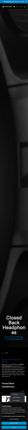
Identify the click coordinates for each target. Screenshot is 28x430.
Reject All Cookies (14, 423)
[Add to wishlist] (3, 397)
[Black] (6, 397)
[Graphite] (9, 397)
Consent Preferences (14, 419)
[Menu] (25, 7)
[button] (14, 6)
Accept (14, 427)
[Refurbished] (8, 402)
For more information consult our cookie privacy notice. (13, 416)
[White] (7, 397)
